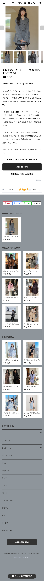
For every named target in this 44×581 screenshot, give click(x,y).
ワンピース (6, 441)
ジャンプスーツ (8, 530)
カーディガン (7, 456)
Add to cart (22, 167)
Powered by (19, 557)
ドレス (4, 463)
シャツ (4, 478)
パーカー (5, 493)
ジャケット (6, 471)
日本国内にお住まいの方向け (22, 174)
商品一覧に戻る (22, 542)
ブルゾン (5, 508)
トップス (5, 523)
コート (4, 433)
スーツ (4, 486)
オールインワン (7, 501)
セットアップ (6, 448)
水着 (4, 515)
